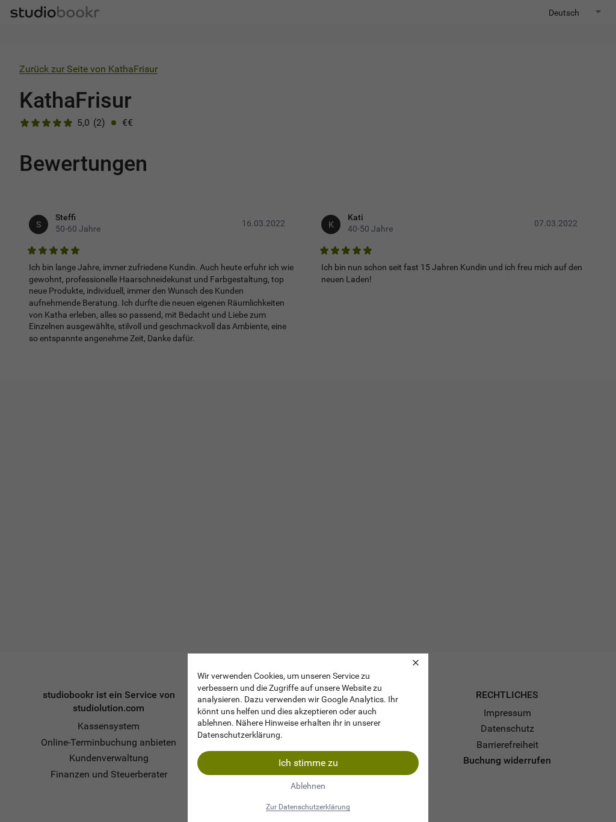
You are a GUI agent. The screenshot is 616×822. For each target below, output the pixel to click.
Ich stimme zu (308, 762)
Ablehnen (308, 786)
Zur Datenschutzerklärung (308, 807)
